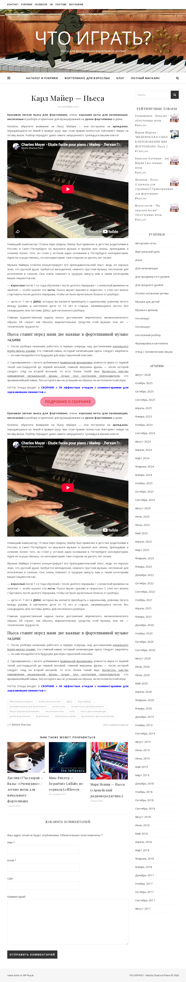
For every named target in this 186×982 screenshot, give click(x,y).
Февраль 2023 (144, 558)
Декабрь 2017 (144, 875)
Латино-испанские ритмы (152, 293)
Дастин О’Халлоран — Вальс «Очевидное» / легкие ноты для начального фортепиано (25, 789)
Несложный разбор (148, 335)
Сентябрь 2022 (145, 591)
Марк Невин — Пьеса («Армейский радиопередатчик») (107, 790)
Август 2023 (143, 508)
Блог (120, 78)
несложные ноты (54, 711)
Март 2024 (142, 458)
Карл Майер (84, 701)
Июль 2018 (142, 825)
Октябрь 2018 (144, 800)
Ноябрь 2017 (144, 883)
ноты (72, 711)
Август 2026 (143, 374)
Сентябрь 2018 (145, 808)
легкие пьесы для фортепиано (87, 706)
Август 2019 (143, 742)
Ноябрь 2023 (144, 483)
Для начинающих (146, 268)
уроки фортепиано (20, 716)
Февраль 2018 (144, 858)
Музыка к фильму (146, 310)
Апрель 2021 (143, 608)
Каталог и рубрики (42, 78)
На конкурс (142, 318)
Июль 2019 (142, 750)
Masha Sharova (21, 724)
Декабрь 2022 (144, 575)
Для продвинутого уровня (152, 276)
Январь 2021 (143, 616)
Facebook (41, 4)
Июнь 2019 (142, 758)
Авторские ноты (145, 243)
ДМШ (69, 701)
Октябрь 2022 (144, 583)
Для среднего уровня (149, 285)
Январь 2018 (143, 867)
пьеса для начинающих (93, 711)
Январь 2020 (143, 708)
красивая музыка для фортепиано (28, 706)
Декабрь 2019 (144, 717)
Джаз (138, 260)
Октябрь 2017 (144, 892)
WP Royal (28, 975)
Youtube (60, 4)
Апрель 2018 (143, 842)
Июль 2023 (142, 516)
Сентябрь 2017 (145, 900)
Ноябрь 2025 (144, 383)
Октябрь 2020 (144, 641)
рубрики (26, 4)
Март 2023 (142, 550)
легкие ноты (58, 706)
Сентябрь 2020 (145, 650)
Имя (11, 842)
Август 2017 (143, 908)
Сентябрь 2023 (145, 500)
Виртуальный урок (147, 251)
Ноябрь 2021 (144, 600)
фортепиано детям (65, 716)
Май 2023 (141, 533)
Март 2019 (142, 775)
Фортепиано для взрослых (87, 78)
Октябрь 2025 (144, 391)
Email (11, 860)
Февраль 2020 (144, 700)
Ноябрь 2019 (144, 725)
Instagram (76, 4)
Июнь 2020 (142, 675)
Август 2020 (143, 658)
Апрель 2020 (143, 691)
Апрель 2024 (143, 450)
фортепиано (43, 716)
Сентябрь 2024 (145, 433)
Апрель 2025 (143, 408)
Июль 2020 (142, 666)
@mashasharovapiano (21, 701)
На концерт (143, 326)
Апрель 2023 (143, 541)
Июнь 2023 (142, 525)
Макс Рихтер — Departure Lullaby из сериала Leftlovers (66, 784)
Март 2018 (142, 850)
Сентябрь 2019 (145, 733)
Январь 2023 (143, 566)
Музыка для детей (147, 301)
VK (51, 4)
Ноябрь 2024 (144, 425)
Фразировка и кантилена (151, 343)
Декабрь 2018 (144, 783)
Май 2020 (141, 683)
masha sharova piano (50, 701)
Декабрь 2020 (144, 625)
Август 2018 (143, 817)
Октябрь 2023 (144, 491)
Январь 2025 (143, 416)
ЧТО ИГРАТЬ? (93, 37)
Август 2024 (143, 441)
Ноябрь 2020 (144, 633)
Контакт (13, 4)
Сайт (10, 878)
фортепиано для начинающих (97, 716)
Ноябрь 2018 (144, 792)
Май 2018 (141, 833)
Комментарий (16, 896)
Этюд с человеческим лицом (153, 351)
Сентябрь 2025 (145, 400)
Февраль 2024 (144, 466)
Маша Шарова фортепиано (25, 711)
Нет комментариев (115, 724)
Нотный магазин (145, 78)
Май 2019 (141, 767)
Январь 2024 (143, 475)
